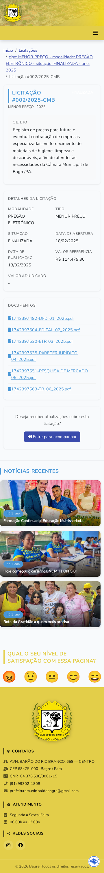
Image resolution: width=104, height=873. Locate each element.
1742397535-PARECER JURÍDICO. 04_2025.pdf (44, 356)
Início (8, 50)
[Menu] (95, 33)
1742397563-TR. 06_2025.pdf (41, 389)
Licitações (28, 50)
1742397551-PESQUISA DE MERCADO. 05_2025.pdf (49, 374)
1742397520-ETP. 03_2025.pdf (42, 341)
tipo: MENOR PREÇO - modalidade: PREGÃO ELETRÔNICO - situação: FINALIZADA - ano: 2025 (49, 63)
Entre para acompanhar (54, 437)
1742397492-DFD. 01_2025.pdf (42, 318)
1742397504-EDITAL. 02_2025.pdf (45, 330)
